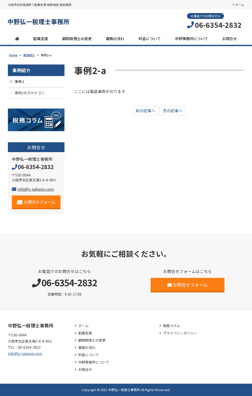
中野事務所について (191, 38)
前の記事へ (145, 110)
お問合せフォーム (39, 202)
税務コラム (171, 325)
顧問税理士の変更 (77, 38)
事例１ (20, 81)
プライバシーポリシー (180, 333)
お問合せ (229, 38)
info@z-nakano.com (35, 189)
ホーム (239, 4)
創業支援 (40, 38)
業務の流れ (115, 38)
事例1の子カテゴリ (29, 92)
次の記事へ (172, 110)
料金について (150, 38)
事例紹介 (21, 70)
